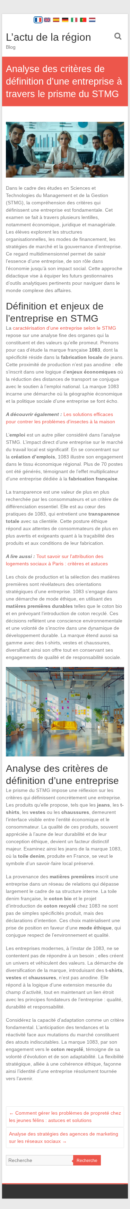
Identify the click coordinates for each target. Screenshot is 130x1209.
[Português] (83, 19)
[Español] (56, 19)
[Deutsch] (65, 19)
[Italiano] (74, 19)
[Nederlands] (92, 19)
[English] (47, 19)
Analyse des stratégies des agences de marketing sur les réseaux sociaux (63, 1137)
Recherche (87, 1160)
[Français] (38, 19)
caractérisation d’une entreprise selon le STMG (64, 328)
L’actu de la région (48, 37)
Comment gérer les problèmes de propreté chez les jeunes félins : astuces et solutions (65, 1116)
